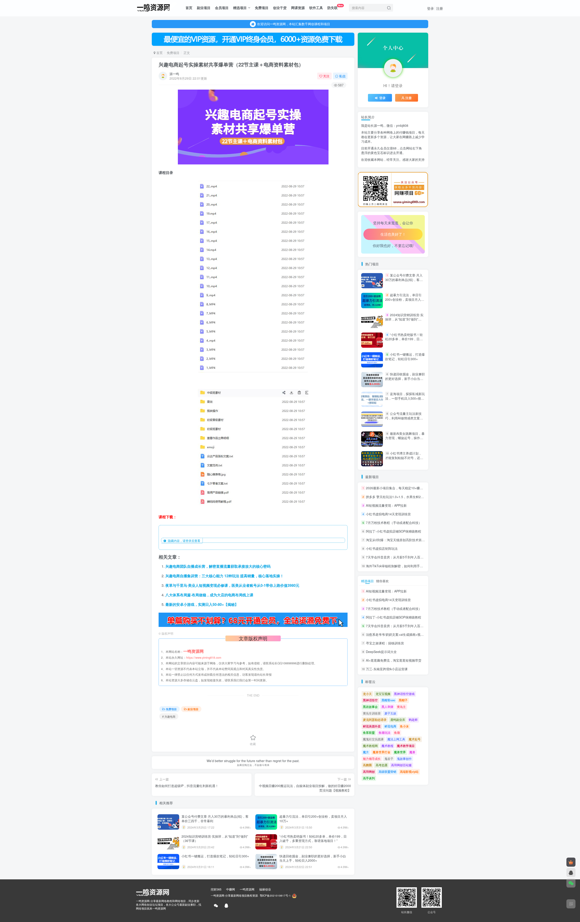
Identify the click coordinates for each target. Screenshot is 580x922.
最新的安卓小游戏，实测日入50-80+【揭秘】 (201, 604)
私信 (342, 76)
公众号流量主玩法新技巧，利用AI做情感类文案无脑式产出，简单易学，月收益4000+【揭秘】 (404, 420)
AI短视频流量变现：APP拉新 (386, 505)
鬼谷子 (388, 758)
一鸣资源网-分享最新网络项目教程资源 (234, 896)
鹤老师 (413, 719)
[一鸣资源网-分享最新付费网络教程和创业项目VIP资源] (153, 7)
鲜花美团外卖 (372, 726)
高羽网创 (369, 771)
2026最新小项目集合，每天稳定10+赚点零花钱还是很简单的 (409, 488)
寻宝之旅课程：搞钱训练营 (385, 643)
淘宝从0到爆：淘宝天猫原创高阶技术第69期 (397, 540)
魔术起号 (414, 739)
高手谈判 (369, 778)
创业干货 (280, 7)
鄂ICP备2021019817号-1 (275, 896)
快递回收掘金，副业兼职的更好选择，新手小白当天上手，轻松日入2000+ (312, 858)
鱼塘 (397, 732)
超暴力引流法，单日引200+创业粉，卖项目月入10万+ (313, 818)
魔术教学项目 (406, 745)
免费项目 (261, 7)
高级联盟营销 (387, 771)
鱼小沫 (404, 726)
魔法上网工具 (396, 739)
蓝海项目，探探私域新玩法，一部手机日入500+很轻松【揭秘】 (405, 398)
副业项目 (203, 7)
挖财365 (216, 889)
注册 (439, 8)
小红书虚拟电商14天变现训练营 (388, 514)
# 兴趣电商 (168, 716)
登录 (430, 8)
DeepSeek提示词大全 (381, 651)
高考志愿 (381, 765)
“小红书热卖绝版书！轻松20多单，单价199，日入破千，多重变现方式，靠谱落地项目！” (313, 838)
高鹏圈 (367, 765)
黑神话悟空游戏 (404, 694)
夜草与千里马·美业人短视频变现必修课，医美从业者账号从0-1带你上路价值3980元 (232, 585)
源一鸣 (174, 73)
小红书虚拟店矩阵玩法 (382, 548)
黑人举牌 (387, 706)
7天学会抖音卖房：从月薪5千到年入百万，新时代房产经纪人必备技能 (415, 557)
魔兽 (412, 752)
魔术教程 (387, 745)
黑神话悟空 (370, 700)
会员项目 (222, 7)
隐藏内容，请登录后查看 (183, 540)
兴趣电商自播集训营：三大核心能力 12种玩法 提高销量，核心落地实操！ (224, 575)
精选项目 (240, 7)
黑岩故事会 (370, 706)
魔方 (366, 752)
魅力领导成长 (372, 758)
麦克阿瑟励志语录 (375, 719)
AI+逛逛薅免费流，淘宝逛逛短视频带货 (393, 660)
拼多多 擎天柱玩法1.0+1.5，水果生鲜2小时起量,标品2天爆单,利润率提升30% (420, 496)
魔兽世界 (400, 752)
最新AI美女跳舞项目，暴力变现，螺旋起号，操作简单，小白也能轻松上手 (405, 438)
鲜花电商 (390, 726)
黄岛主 (401, 706)
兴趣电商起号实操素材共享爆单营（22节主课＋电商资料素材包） (231, 64)
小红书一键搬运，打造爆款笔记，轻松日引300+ (215, 856)
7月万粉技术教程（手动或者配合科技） (394, 522)
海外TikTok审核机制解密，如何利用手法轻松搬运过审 (404, 566)
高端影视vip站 (409, 771)
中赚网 (230, 889)
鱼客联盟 (369, 732)
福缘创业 (265, 889)
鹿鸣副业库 (397, 719)
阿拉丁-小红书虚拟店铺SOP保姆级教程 (393, 531)
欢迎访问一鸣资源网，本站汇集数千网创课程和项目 (293, 24)
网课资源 (298, 7)
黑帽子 (403, 700)
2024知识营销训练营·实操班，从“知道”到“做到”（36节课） (214, 838)
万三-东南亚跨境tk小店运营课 (387, 669)
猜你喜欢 (382, 581)
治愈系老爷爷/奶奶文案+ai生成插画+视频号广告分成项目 (406, 170)
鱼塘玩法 (384, 732)
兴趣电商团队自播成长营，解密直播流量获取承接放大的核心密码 (218, 566)
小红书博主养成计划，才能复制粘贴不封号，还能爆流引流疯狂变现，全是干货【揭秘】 (404, 460)
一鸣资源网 (247, 889)
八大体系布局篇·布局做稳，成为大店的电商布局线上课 (209, 594)
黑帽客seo (388, 700)
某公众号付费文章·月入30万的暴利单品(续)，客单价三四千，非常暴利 (215, 818)
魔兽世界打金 (381, 752)
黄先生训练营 (372, 713)
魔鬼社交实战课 (373, 739)
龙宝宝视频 (383, 694)
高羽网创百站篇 (401, 765)
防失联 (335, 7)
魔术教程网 (370, 745)
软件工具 (316, 7)
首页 (189, 7)
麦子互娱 (390, 713)
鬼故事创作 (404, 758)
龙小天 (367, 694)
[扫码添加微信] (570, 883)
